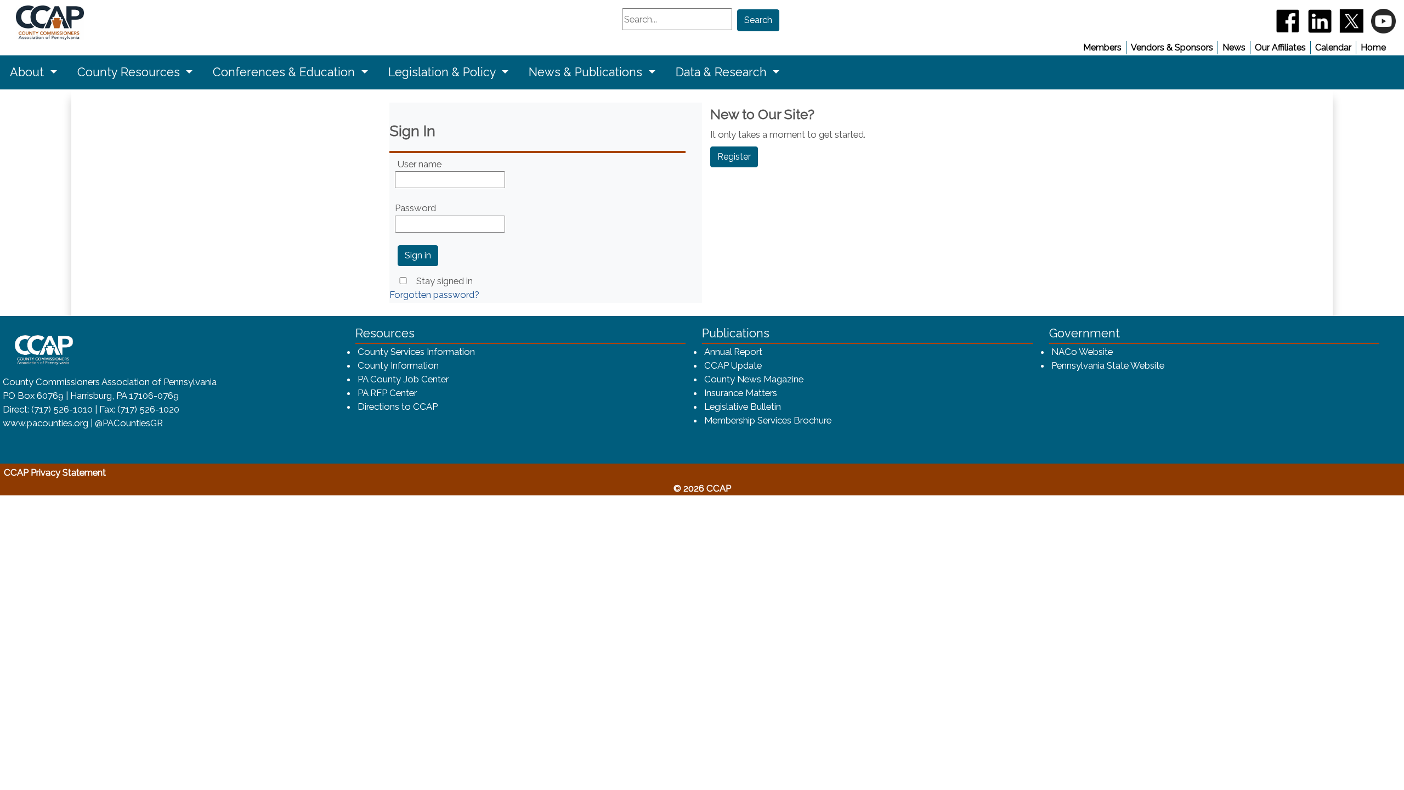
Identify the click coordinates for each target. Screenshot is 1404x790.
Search (758, 20)
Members (1102, 47)
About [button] (28, 72)
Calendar (1333, 47)
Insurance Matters (740, 392)
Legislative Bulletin (742, 406)
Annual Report (733, 351)
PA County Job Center (403, 379)
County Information (398, 365)
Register (734, 156)
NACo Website (1082, 351)
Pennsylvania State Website (1108, 365)
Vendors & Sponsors (1172, 47)
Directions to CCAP (398, 406)
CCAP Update (733, 365)
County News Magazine (753, 379)
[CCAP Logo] (36, 23)
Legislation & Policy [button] (443, 72)
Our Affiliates (1280, 47)
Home (1373, 47)
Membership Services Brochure (768, 420)
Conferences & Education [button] (285, 72)
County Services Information (416, 351)
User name (419, 164)
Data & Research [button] (723, 72)
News (1234, 47)
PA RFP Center (387, 392)
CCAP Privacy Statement (106, 472)
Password (415, 207)
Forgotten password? (434, 294)
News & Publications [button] (587, 72)
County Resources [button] (130, 72)
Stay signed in (444, 280)
